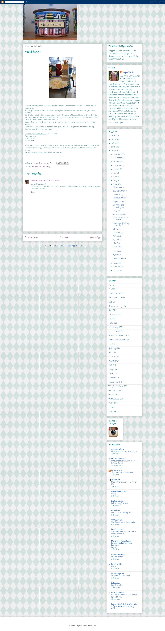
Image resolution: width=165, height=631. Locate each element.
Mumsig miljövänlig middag (121, 224)
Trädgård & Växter (116, 386)
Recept (48, 167)
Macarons (117, 251)
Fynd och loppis (115, 297)
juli (115, 173)
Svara (33, 192)
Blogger (93, 626)
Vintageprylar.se (117, 520)
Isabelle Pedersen (118, 554)
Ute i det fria (114, 390)
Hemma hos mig (38, 167)
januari (117, 270)
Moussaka (117, 236)
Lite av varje (114, 327)
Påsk (110, 365)
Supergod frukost (120, 191)
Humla (113, 566)
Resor (111, 373)
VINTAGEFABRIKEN (118, 491)
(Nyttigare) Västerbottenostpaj (122, 472)
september (118, 165)
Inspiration (113, 314)
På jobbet (112, 361)
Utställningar (114, 399)
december (118, 154)
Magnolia (116, 210)
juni (115, 177)
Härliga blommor (119, 198)
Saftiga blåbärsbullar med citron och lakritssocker (123, 532)
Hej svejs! (114, 547)
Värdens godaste (119, 214)
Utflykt (111, 394)
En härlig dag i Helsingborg (119, 206)
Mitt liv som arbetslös (117, 335)
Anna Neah (115, 480)
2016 (113, 136)
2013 (113, 147)
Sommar (112, 378)
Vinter (111, 403)
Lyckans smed (117, 470)
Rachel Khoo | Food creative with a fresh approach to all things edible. (124, 606)
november (118, 158)
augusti (117, 169)
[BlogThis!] (60, 163)
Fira (110, 289)
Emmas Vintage (117, 458)
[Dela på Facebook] (65, 163)
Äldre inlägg (94, 237)
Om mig (112, 357)
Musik (111, 344)
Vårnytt (114, 493)
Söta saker (115, 583)
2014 (113, 143)
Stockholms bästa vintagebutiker (123, 522)
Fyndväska (117, 239)
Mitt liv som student (117, 340)
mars (116, 263)
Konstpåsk (117, 246)
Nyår (110, 352)
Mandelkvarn (118, 187)
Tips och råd (113, 382)
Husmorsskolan (117, 592)
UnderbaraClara (117, 449)
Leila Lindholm (117, 529)
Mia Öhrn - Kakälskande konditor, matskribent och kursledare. (121, 543)
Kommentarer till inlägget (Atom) (69, 246)
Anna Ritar (115, 510)
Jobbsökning (118, 232)
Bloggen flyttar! (117, 557)
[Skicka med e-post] (57, 163)
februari (117, 267)
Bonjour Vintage (117, 501)
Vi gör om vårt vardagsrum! (121, 512)
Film (110, 285)
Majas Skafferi (129, 72)
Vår (110, 407)
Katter (111, 323)
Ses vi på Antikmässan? (120, 576)
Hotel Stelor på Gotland (119, 503)
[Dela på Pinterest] (67, 163)
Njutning (112, 348)
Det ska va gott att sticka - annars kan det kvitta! (124, 595)
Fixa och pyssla (115, 293)
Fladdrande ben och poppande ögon (124, 451)
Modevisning (118, 194)
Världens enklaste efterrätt (120, 218)
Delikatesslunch (119, 258)
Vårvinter (112, 411)
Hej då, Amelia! (116, 585)
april (116, 184)
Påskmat (116, 243)
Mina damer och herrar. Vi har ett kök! (124, 483)
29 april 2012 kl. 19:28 (51, 180)
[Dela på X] (62, 163)
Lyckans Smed (36, 180)
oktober (117, 162)
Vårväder (116, 229)
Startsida (64, 237)
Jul (110, 319)
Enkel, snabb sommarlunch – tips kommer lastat (124, 462)
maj (115, 180)
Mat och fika (114, 331)
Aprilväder (117, 255)
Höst (110, 310)
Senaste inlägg (31, 237)
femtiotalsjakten (117, 573)
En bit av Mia (116, 564)
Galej (110, 302)
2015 (113, 139)
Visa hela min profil (116, 123)
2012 (113, 151)
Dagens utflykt (119, 201)
